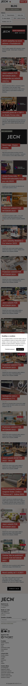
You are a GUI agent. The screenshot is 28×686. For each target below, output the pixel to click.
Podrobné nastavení (10, 349)
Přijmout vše (20, 349)
